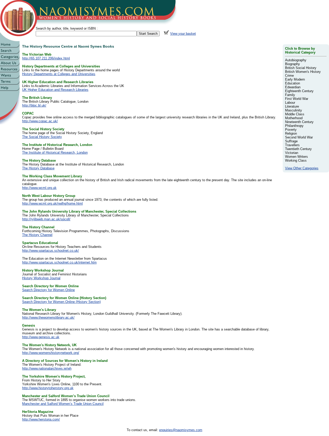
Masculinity (293, 110)
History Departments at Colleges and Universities (58, 74)
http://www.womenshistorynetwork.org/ (50, 353)
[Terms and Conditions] (10, 83)
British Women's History (303, 72)
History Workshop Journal (41, 278)
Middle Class (294, 114)
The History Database (38, 168)
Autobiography (295, 60)
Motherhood (294, 118)
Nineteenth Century (299, 122)
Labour (290, 102)
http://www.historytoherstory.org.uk (48, 388)
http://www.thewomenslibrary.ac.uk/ (48, 317)
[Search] (10, 52)
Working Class (296, 160)
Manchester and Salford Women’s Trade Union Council (63, 404)
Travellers (292, 145)
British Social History (300, 68)
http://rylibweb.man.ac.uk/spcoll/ (46, 219)
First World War (296, 99)
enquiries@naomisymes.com (180, 430)
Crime (289, 75)
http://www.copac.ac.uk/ (40, 121)
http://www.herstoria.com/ (41, 419)
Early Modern (295, 79)
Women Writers (296, 157)
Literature (292, 106)
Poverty (291, 130)
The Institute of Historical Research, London (55, 152)
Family (290, 95)
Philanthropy (294, 126)
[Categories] (10, 59)
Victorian (291, 153)
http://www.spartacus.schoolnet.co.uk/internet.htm (59, 262)
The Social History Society (42, 137)
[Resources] (10, 71)
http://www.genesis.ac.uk (40, 337)
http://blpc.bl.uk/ (34, 105)
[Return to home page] (10, 46)
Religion (291, 133)
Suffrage (291, 141)
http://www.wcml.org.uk (39, 188)
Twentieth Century (298, 149)
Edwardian (292, 87)
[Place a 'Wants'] (10, 77)
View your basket (183, 34)
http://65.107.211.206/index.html (46, 58)
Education (292, 83)
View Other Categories (301, 168)
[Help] (10, 90)
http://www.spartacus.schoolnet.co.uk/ (50, 250)
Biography (292, 64)
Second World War (299, 137)
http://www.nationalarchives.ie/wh (46, 368)
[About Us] (10, 65)
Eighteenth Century (299, 91)
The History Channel (37, 235)
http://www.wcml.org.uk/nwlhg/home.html (52, 203)
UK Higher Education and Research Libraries (55, 90)
